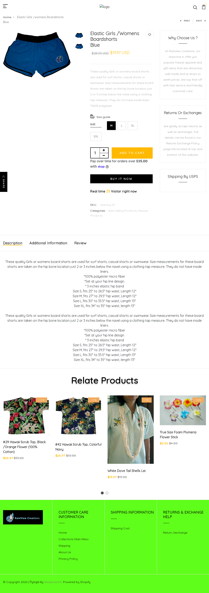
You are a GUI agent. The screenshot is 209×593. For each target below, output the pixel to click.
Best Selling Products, (123, 211)
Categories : (98, 211)
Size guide (103, 117)
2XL (95, 136)
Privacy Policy (68, 559)
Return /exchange (175, 532)
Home (7, 17)
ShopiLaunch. (53, 582)
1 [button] (102, 493)
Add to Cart (132, 153)
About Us (65, 552)
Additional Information (48, 243)
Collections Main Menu (74, 539)
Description (12, 243)
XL (132, 125)
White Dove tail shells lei (127, 471)
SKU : (94, 205)
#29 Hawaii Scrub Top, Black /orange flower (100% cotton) (24, 447)
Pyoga (34, 582)
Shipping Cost (120, 528)
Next (199, 21)
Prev (187, 21)
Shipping (64, 545)
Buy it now (121, 179)
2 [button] (107, 493)
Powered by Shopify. (76, 582)
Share (3, 183)
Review (80, 243)
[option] (37, 55)
